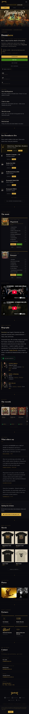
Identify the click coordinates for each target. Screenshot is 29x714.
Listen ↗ (4, 424)
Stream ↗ (13, 244)
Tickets (20, 150)
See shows (14, 62)
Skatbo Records (13, 350)
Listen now (14, 56)
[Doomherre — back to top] (4, 2)
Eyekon (10, 367)
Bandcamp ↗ (19, 247)
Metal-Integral (6, 453)
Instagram (15, 697)
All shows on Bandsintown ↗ (14, 201)
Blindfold (21, 377)
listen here (19, 4)
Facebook (8, 697)
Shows (14, 7)
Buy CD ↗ (19, 244)
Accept (10, 711)
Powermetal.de (6, 496)
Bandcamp (12, 700)
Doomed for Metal (7, 467)
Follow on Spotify (9, 358)
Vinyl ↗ (12, 247)
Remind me (15, 150)
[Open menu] (26, 2)
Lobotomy (16, 377)
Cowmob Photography (18, 599)
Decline (4, 711)
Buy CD (14, 59)
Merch (19, 700)
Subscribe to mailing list (12, 514)
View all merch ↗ (14, 569)
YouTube (23, 697)
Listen (5, 7)
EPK (23, 7)
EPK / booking (14, 66)
